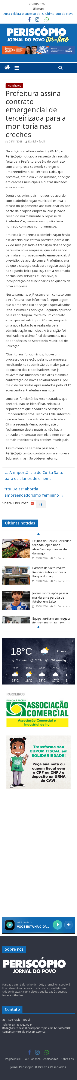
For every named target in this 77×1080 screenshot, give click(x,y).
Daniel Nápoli (36, 141)
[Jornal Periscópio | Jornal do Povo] (7, 67)
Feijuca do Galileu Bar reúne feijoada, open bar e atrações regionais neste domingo (51, 547)
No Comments (62, 558)
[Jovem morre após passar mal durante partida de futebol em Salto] (16, 593)
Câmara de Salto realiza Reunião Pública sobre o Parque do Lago (49, 572)
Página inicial (13, 1059)
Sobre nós (67, 1059)
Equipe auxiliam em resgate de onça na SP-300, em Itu (51, 620)
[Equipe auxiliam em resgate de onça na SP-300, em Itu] (16, 619)
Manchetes (14, 85)
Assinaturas (50, 1059)
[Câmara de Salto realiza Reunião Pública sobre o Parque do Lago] (16, 568)
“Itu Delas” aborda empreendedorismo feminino (34, 492)
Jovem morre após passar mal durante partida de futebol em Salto (50, 597)
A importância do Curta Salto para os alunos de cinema (33, 475)
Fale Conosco (32, 1059)
